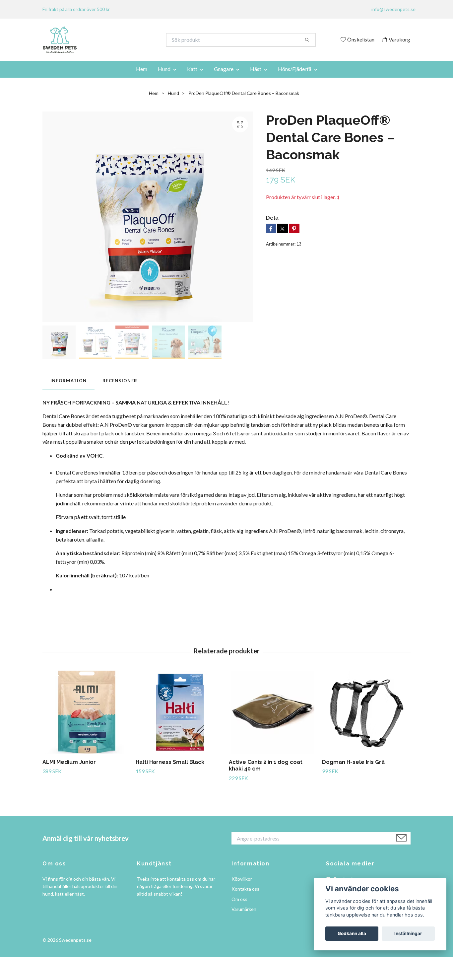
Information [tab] (68, 380)
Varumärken (243, 909)
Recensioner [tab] (119, 380)
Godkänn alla (352, 933)
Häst (255, 69)
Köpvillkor (241, 879)
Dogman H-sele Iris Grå (353, 762)
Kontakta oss (245, 889)
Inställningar (408, 933)
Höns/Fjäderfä (294, 69)
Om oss (239, 899)
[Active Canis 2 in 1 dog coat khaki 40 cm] (273, 712)
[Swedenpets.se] (135, 39)
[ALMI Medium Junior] (86, 712)
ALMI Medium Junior (69, 762)
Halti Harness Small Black (170, 762)
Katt (192, 69)
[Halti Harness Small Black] (180, 712)
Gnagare (223, 69)
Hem (141, 69)
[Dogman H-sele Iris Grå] (366, 712)
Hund (164, 69)
